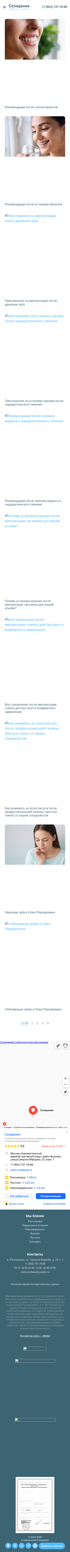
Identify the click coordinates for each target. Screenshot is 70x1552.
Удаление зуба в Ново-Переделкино (30, 912)
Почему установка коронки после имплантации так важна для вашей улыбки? (29, 604)
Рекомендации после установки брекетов (33, 204)
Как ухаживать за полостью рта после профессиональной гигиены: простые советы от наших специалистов (31, 812)
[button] (4, 7)
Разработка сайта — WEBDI (35, 1336)
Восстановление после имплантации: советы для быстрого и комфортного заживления (31, 708)
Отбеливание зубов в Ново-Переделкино (33, 1009)
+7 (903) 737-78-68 (54, 6)
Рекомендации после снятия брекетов (31, 107)
